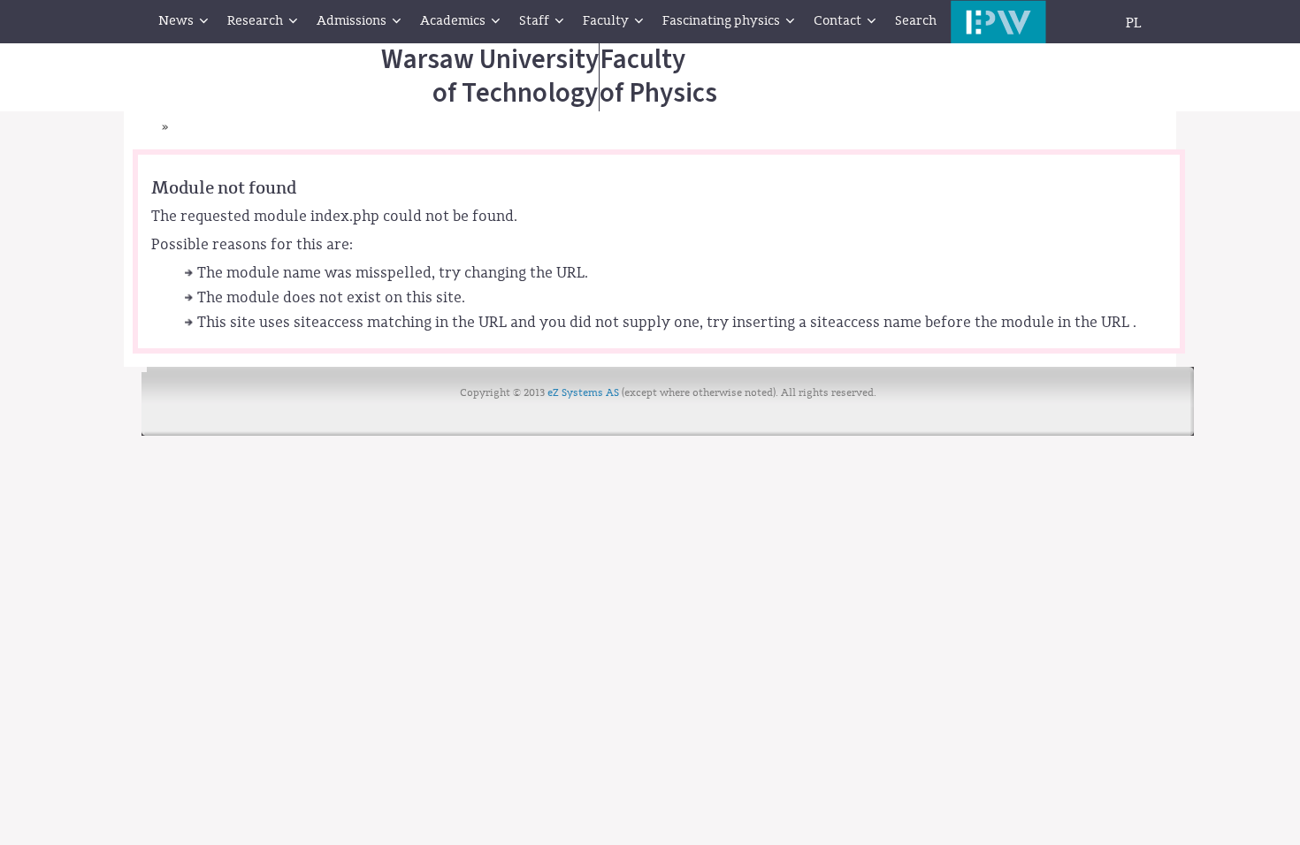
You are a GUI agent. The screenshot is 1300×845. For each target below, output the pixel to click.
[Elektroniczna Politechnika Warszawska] (998, 21)
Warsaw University (490, 76)
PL (1134, 23)
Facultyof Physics (658, 76)
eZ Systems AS (583, 392)
